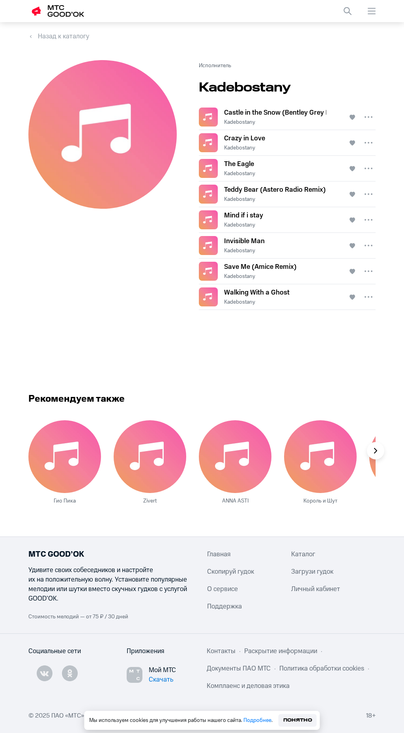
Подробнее (257, 720)
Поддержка (224, 606)
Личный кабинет (315, 589)
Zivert (150, 501)
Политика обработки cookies (321, 669)
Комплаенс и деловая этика (248, 686)
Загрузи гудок (312, 572)
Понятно (297, 720)
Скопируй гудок (230, 572)
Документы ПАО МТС (239, 669)
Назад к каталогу (63, 36)
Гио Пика (65, 501)
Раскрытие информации (280, 651)
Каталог (303, 554)
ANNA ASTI (235, 501)
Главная (218, 554)
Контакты (221, 651)
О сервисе (222, 589)
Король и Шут (320, 501)
